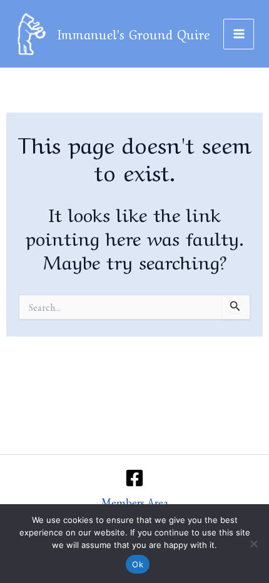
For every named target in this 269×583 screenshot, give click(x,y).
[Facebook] (134, 478)
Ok (137, 564)
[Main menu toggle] (238, 34)
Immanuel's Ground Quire (134, 33)
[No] (253, 543)
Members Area (134, 502)
